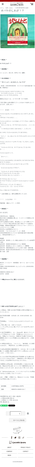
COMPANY (9, 451)
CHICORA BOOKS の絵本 (22, 8)
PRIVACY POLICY (26, 447)
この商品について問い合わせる (9, 400)
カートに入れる (18, 420)
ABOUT (9, 447)
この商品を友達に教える (7, 398)
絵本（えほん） (10, 8)
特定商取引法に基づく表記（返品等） (11, 396)
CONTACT (25, 451)
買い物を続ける (4, 402)
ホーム (2, 8)
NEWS (9, 455)
